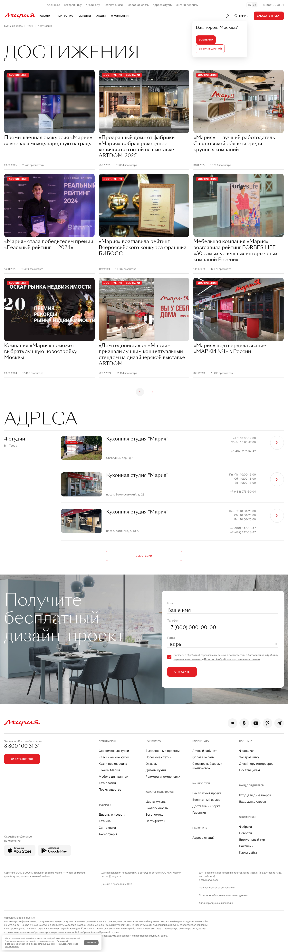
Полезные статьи (158, 757)
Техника (105, 821)
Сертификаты (155, 821)
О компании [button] (120, 15)
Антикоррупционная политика (216, 903)
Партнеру (245, 740)
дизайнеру (93, 4)
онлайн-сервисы (187, 4)
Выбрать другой (210, 48)
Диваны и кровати (112, 814)
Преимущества (110, 789)
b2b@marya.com (208, 879)
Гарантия (199, 812)
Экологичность (157, 808)
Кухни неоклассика (113, 764)
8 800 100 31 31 (273, 4)
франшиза (53, 4)
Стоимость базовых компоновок (207, 766)
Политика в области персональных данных (223, 895)
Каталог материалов (160, 791)
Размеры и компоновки (163, 776)
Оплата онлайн (203, 757)
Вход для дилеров (251, 785)
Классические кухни (114, 757)
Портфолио (153, 740)
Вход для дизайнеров (255, 795)
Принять (91, 942)
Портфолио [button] (65, 15)
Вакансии (246, 846)
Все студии (144, 555)
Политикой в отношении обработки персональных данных (36, 942)
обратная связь (138, 4)
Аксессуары (108, 834)
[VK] (232, 723)
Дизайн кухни (156, 770)
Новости (245, 833)
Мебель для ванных (113, 776)
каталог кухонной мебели (35, 876)
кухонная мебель (76, 872)
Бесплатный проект (206, 793)
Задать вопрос (22, 758)
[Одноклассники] (244, 723)
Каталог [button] (45, 15)
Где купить (199, 827)
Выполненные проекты (163, 751)
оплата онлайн (114, 4)
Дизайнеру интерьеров (256, 764)
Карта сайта (248, 852)
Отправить (182, 671)
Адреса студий (203, 837)
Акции (101, 15)
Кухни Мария (107, 740)
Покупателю (200, 740)
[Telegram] (279, 723)
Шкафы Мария (109, 770)
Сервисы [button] (85, 15)
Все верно (206, 39)
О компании (247, 816)
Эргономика (154, 814)
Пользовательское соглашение (217, 887)
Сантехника (107, 828)
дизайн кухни (11, 876)
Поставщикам (249, 770)
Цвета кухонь (156, 801)
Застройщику (249, 757)
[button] (240, 16)
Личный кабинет (204, 751)
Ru (249, 4)
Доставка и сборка (206, 806)
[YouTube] (256, 723)
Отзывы (152, 764)
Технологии (107, 783)
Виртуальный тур (252, 839)
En (254, 4)
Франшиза (246, 751)
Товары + (105, 804)
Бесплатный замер (206, 800)
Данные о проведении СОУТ (117, 884)
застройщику (73, 4)
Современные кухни (114, 751)
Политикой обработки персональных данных (232, 659)
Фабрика (245, 827)
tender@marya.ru (111, 876)
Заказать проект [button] (269, 15)
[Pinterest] (267, 723)
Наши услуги (201, 783)
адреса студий (162, 4)
